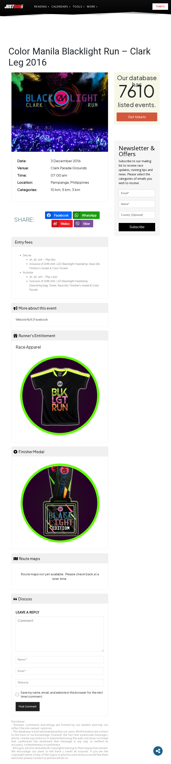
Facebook (41, 319)
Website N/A (24, 319)
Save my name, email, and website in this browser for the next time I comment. (62, 694)
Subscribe (137, 227)
